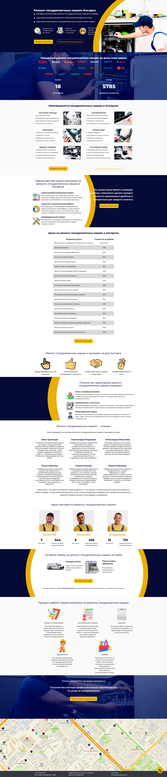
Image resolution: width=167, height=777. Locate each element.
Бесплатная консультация (70, 42)
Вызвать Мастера (43, 42)
